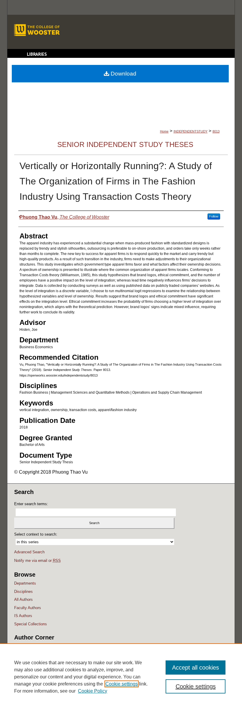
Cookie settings (121, 683)
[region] (121, 676)
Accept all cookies (195, 667)
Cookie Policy (92, 690)
